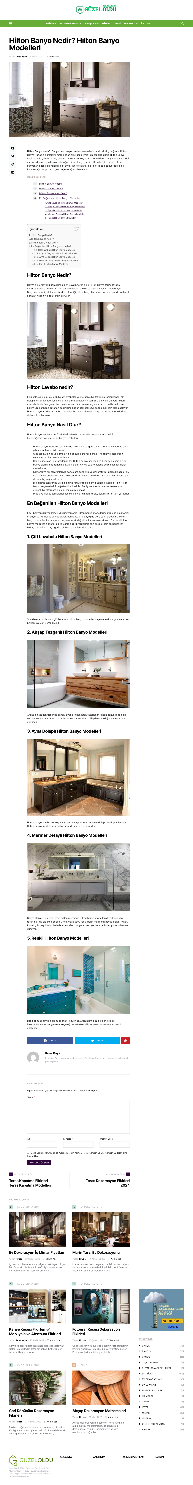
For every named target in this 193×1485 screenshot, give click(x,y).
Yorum (31, 1097)
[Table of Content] (76, 229)
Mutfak (146, 1418)
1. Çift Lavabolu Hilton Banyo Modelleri (64, 202)
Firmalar (148, 1396)
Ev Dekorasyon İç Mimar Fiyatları (36, 1252)
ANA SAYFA (66, 1457)
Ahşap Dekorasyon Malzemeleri (99, 1411)
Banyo (146, 1357)
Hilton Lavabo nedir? (51, 188)
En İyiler (147, 1373)
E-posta (68, 1138)
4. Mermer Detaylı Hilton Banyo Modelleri (65, 214)
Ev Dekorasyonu (152, 1379)
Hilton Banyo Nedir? (50, 183)
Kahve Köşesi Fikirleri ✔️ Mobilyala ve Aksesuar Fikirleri (35, 1331)
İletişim (159, 1457)
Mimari (146, 1412)
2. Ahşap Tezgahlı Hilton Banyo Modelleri (65, 206)
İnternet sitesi (106, 1138)
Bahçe (146, 1345)
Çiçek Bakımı (150, 1362)
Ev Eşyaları (149, 1385)
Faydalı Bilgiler (152, 1390)
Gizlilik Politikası (133, 1457)
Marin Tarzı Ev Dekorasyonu (96, 1252)
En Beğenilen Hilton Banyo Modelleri (60, 198)
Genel (146, 1401)
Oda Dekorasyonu (154, 1424)
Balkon (147, 1351)
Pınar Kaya (21, 56)
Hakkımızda (98, 1457)
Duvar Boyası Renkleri (156, 1368)
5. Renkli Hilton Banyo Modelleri (60, 218)
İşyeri (145, 1407)
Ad (29, 1138)
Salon (146, 1429)
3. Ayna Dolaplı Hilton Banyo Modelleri (63, 210)
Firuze (19, 1259)
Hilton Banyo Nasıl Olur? (53, 193)
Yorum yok (53, 56)
